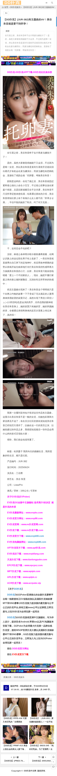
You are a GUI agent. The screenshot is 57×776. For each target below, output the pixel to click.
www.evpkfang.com (34, 554)
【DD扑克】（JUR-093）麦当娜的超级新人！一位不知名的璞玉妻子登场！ (41, 721)
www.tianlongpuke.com (35, 559)
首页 (6, 7)
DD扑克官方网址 (20, 648)
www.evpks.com (34, 512)
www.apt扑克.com (36, 548)
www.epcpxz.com (33, 565)
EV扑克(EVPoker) (21, 497)
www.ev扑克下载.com (32, 530)
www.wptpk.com (31, 571)
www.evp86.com (34, 518)
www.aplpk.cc (30, 577)
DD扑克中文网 (30, 771)
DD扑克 (11, 617)
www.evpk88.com (37, 542)
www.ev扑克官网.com (32, 524)
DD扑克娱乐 (15, 7)
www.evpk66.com (35, 536)
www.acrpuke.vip (32, 583)
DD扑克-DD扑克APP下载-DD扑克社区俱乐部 (29, 72)
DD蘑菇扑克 (29, 689)
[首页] (53, 757)
